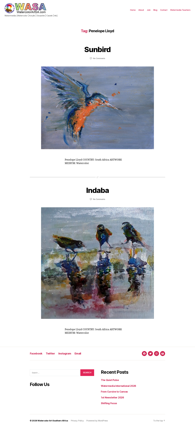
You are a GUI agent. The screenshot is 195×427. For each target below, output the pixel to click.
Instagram (64, 353)
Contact (163, 10)
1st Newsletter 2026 (112, 397)
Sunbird (97, 49)
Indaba (97, 190)
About (141, 10)
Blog (155, 10)
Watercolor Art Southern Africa (53, 420)
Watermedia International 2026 (118, 386)
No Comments (99, 58)
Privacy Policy (77, 420)
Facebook (36, 353)
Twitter (50, 353)
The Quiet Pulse (110, 380)
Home (133, 10)
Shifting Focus (109, 403)
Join (149, 10)
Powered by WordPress (97, 420)
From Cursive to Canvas (114, 391)
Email (77, 353)
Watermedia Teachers (180, 10)
